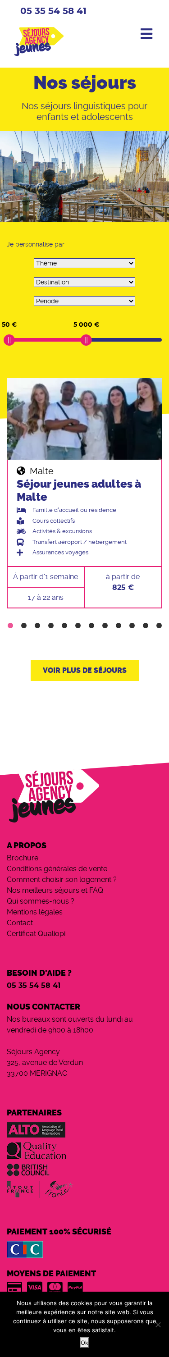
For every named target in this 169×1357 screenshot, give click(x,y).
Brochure (22, 858)
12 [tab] (159, 626)
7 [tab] (91, 626)
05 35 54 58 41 (53, 11)
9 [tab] (118, 626)
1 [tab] (10, 626)
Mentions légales (35, 912)
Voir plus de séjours (85, 670)
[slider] (9, 340)
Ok (84, 1342)
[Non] (157, 1324)
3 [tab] (37, 626)
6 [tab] (77, 626)
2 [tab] (23, 626)
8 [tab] (105, 626)
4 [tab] (50, 626)
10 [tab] (132, 626)
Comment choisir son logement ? (62, 879)
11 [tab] (145, 626)
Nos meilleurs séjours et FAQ (55, 890)
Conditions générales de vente (57, 868)
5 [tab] (64, 626)
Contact (20, 922)
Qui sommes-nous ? (40, 901)
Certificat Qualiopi (36, 933)
